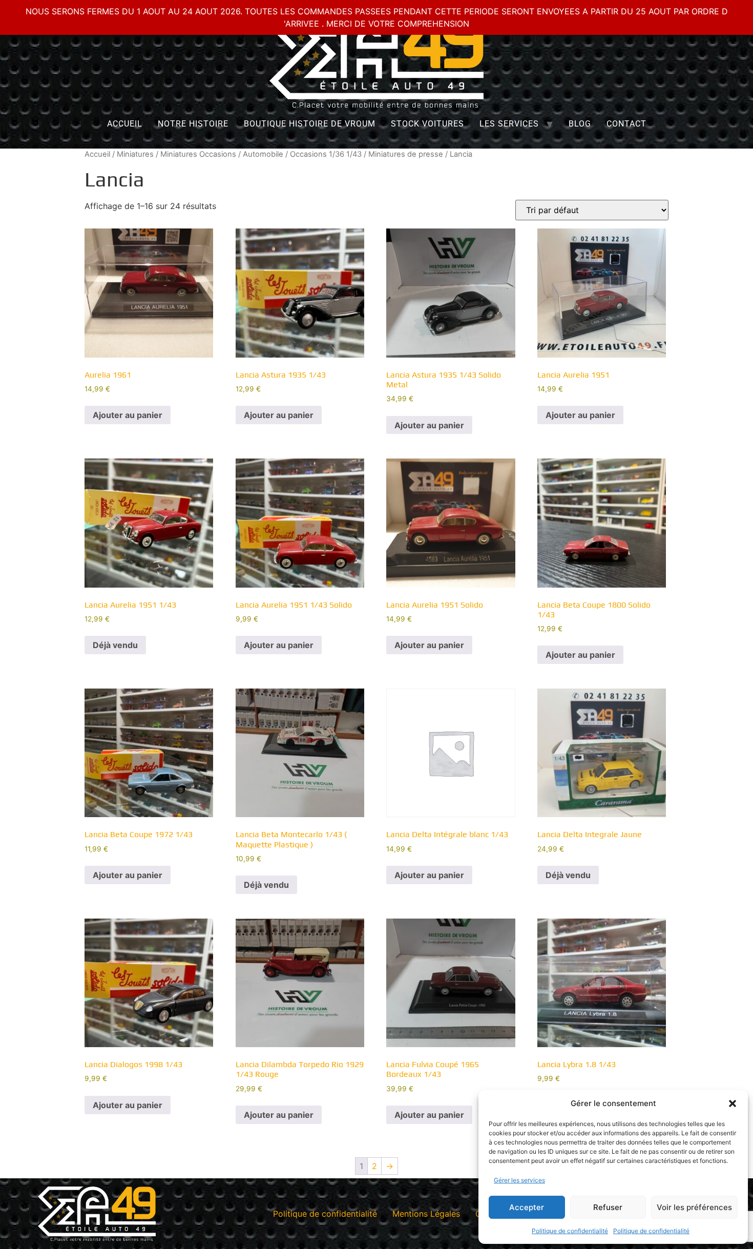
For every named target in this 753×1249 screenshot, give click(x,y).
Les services (509, 124)
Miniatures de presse (405, 154)
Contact (626, 124)
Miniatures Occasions (198, 154)
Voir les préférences (694, 1207)
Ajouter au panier (127, 415)
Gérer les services (519, 1180)
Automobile (263, 154)
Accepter (526, 1207)
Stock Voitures (427, 124)
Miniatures (135, 154)
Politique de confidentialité (570, 1231)
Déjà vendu (115, 645)
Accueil (124, 124)
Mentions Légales (426, 1214)
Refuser (607, 1207)
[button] (732, 1103)
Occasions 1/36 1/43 (326, 154)
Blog (580, 124)
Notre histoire (193, 124)
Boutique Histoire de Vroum (309, 124)
